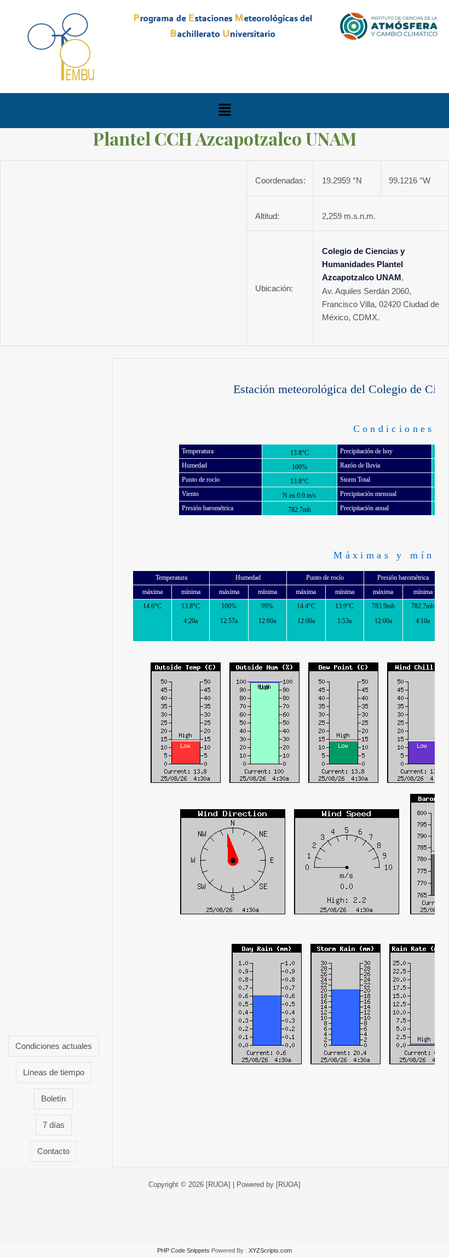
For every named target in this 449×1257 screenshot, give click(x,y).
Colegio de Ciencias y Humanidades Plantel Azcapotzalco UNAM (363, 264)
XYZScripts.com (270, 1250)
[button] (224, 111)
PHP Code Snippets (183, 1250)
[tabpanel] (280, 762)
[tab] (54, 1046)
